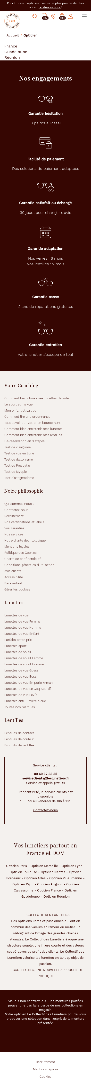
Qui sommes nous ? (19, 504)
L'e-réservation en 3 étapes (24, 441)
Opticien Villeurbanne (65, 878)
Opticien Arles (35, 878)
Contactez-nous (16, 510)
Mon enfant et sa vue (20, 410)
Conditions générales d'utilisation (29, 565)
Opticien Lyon (72, 866)
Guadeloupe (15, 51)
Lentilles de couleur (19, 739)
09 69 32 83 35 (45, 774)
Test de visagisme (17, 447)
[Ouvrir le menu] (84, 16)
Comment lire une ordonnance (27, 416)
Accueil (13, 35)
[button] (62, 16)
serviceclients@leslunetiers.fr (45, 778)
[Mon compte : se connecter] (70, 16)
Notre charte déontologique (25, 540)
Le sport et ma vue (18, 404)
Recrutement (14, 516)
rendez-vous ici (50, 7)
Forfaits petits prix (18, 640)
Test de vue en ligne (19, 453)
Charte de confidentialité (22, 559)
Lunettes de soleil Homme (24, 664)
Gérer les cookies (17, 589)
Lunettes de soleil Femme (23, 658)
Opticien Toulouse (23, 872)
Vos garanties (14, 528)
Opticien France (49, 890)
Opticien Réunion (56, 896)
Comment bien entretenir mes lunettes (33, 429)
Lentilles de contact (19, 733)
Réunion (12, 57)
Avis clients (12, 571)
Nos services (13, 534)
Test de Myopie (15, 472)
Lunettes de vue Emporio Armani (28, 682)
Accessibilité (13, 577)
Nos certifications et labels (24, 522)
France (10, 46)
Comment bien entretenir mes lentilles (33, 435)
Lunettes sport (15, 646)
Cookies (45, 1076)
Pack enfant (13, 583)
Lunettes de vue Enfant (21, 634)
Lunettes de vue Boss (20, 676)
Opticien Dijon (22, 884)
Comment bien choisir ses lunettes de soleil (37, 398)
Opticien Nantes (53, 872)
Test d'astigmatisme (19, 478)
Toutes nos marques (19, 707)
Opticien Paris (16, 866)
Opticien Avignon (50, 884)
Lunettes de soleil (17, 652)
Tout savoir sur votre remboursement (32, 423)
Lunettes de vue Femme (22, 621)
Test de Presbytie (17, 465)
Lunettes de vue (16, 615)
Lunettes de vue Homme (22, 627)
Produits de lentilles (19, 745)
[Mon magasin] (53, 16)
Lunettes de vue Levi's (21, 695)
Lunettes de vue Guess (21, 670)
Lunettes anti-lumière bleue (25, 701)
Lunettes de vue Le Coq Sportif (27, 689)
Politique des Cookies (20, 553)
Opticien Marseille (44, 866)
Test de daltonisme (18, 459)
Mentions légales (17, 546)
